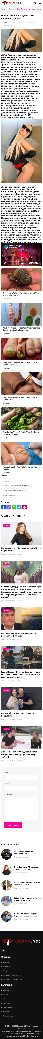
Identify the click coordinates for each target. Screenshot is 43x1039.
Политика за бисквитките (12, 979)
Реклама (6, 962)
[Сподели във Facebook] (3, 507)
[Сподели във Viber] (8, 507)
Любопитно (7, 1007)
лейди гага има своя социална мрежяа (16, 486)
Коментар (8, 795)
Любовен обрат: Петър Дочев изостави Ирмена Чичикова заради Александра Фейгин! (19, 754)
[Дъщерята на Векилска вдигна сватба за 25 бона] (6, 885)
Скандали (6, 1003)
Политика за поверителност (13, 975)
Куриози (6, 999)
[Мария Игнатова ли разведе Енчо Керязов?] (6, 854)
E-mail (6, 784)
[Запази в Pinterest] (24, 507)
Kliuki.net (7, 22)
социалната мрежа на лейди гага (14, 490)
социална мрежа (9, 495)
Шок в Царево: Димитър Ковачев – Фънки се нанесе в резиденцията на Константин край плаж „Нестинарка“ (20, 674)
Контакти (6, 966)
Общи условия (8, 971)
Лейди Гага (6, 481)
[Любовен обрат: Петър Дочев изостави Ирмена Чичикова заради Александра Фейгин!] (21, 737)
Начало (3, 9)
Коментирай (13, 825)
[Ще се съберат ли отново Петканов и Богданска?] (21, 698)
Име (6, 772)
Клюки (11, 9)
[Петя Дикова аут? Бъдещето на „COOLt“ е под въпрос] (21, 533)
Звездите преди (9, 1016)
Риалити (6, 1012)
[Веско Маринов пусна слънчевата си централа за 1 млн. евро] (21, 618)
